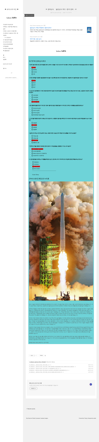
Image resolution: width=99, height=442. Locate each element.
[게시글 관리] (36, 355)
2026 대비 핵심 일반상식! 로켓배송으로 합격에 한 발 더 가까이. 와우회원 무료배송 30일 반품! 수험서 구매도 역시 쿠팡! (56, 30)
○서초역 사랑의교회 (8, 48)
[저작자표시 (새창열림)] (45, 355)
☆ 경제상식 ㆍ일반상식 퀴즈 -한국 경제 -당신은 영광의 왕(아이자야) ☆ (45, 372)
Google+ (46, 418)
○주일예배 (5, 46)
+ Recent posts (30, 409)
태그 (4, 57)
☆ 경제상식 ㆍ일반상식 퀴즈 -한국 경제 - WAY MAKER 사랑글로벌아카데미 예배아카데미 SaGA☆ (51, 366)
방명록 (4, 59)
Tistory (85, 418)
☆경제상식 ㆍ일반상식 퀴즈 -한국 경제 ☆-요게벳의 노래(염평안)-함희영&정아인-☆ (48, 370)
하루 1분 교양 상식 (35, 39)
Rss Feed (28, 418)
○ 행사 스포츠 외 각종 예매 (9, 31)
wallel (94, 418)
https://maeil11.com (35, 36)
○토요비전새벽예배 (8, 44)
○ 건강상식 (8, 37)
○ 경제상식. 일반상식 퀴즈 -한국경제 (37, 362)
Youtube (42, 418)
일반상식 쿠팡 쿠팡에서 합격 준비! (40, 28)
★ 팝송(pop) (6, 50)
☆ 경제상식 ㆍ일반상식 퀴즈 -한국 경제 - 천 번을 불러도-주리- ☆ (44, 368)
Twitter (33, 418)
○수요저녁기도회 (7, 42)
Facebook (38, 418)
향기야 (4, 68)
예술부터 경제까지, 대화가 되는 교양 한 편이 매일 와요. (45, 41)
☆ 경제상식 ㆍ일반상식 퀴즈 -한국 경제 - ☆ (61, 9)
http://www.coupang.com (36, 25)
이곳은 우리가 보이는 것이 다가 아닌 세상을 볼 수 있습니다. (43, 385)
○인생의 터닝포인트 (8, 24)
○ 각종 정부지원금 (7, 39)
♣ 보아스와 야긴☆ (7, 64)
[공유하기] (34, 355)
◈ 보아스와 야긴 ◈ (11, 9)
